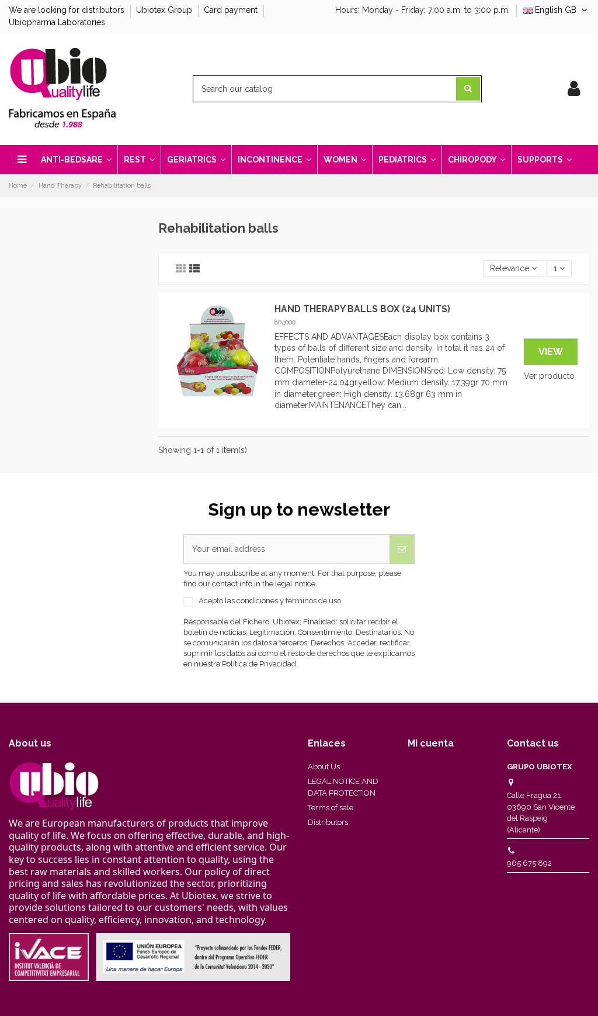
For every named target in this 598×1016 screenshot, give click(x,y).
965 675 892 (529, 863)
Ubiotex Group (165, 10)
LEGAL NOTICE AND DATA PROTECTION (343, 787)
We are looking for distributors (68, 10)
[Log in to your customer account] (573, 89)
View (550, 351)
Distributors (328, 822)
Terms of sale (330, 807)
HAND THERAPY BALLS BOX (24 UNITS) (362, 309)
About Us (324, 766)
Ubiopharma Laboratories (57, 22)
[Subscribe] (402, 549)
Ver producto (549, 376)
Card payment (232, 10)
